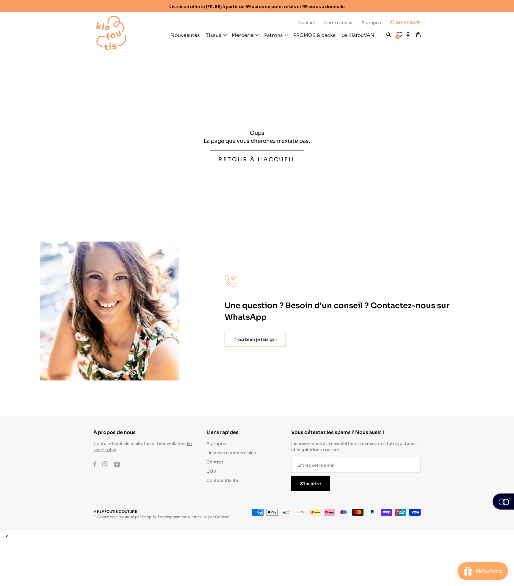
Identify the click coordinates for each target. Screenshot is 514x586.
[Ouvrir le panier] (418, 34)
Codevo (222, 516)
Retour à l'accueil (257, 159)
